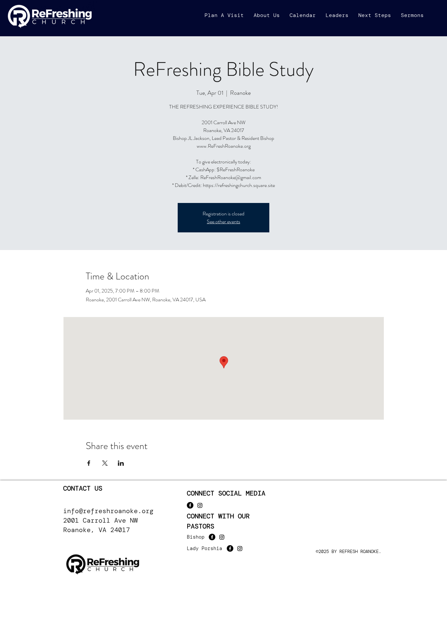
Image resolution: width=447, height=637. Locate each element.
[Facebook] (190, 505)
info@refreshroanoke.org (108, 511)
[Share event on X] (105, 463)
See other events (223, 221)
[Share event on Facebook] (89, 463)
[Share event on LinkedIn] (121, 463)
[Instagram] (200, 505)
